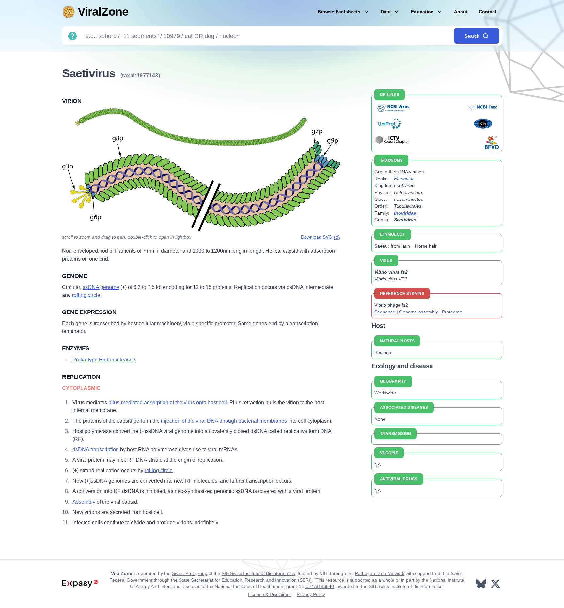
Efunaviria (404, 178)
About (461, 11)
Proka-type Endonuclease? (103, 359)
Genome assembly (418, 311)
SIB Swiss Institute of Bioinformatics (258, 573)
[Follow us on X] (496, 584)
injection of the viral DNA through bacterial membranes (224, 421)
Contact (487, 11)
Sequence (384, 311)
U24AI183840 (320, 586)
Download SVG (316, 237)
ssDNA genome (101, 287)
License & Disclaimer (269, 594)
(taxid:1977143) (140, 75)
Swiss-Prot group (189, 573)
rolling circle (86, 295)
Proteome (452, 311)
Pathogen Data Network (379, 573)
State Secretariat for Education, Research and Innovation (238, 580)
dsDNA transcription (95, 449)
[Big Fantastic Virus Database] (491, 142)
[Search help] (72, 36)
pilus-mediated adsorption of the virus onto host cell (167, 402)
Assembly (83, 501)
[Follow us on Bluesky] (482, 584)
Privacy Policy (311, 594)
